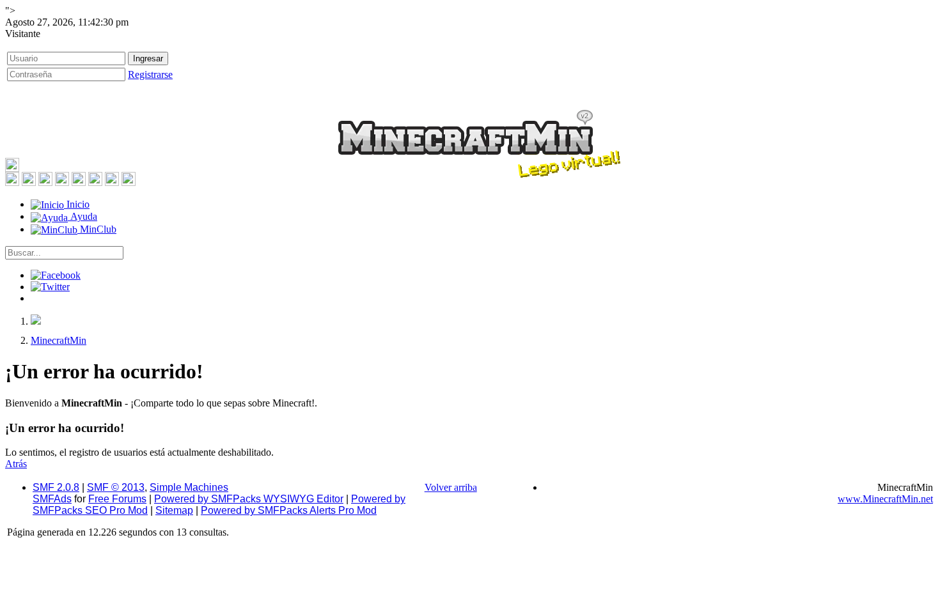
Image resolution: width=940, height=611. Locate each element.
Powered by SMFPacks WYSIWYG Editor (248, 498)
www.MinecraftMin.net (885, 498)
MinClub (96, 229)
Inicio (77, 204)
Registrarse (150, 74)
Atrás (16, 463)
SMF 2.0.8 (56, 487)
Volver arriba (451, 487)
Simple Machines (189, 487)
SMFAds (52, 498)
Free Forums (117, 498)
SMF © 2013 (116, 487)
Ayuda (82, 216)
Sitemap (174, 510)
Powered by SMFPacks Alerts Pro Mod (289, 510)
